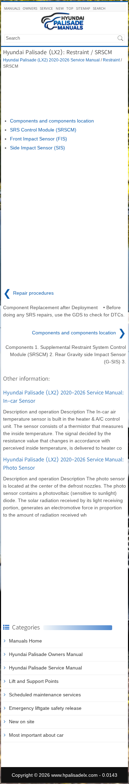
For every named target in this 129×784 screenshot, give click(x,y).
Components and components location (52, 121)
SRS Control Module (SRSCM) (43, 130)
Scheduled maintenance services (45, 694)
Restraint (111, 60)
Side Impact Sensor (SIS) (37, 147)
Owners (30, 8)
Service (46, 8)
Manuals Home (25, 641)
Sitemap (83, 8)
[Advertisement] (64, 93)
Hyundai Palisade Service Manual (45, 667)
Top (69, 8)
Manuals (12, 8)
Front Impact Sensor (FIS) (38, 138)
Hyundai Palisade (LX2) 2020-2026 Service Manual (51, 60)
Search (99, 8)
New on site (21, 721)
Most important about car (36, 735)
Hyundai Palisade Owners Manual (46, 654)
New (60, 8)
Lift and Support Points (33, 681)
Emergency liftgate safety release (45, 708)
